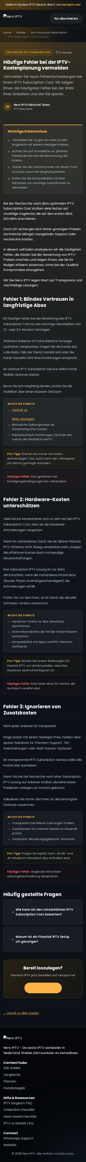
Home (7, 32)
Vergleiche (11, 1074)
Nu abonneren (66, 18)
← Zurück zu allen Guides (21, 1013)
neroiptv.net (71, 5)
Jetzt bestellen (43, 988)
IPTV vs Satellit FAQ (18, 1123)
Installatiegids (14, 1088)
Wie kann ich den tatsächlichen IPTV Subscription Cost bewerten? (44, 911)
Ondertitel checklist (19, 1109)
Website (9, 1145)
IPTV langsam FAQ (17, 1103)
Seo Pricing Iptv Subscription (49, 32)
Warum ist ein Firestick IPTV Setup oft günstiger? (42, 939)
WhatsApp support (18, 1138)
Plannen (9, 1081)
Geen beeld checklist (20, 1116)
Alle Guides (12, 1068)
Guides (21, 32)
